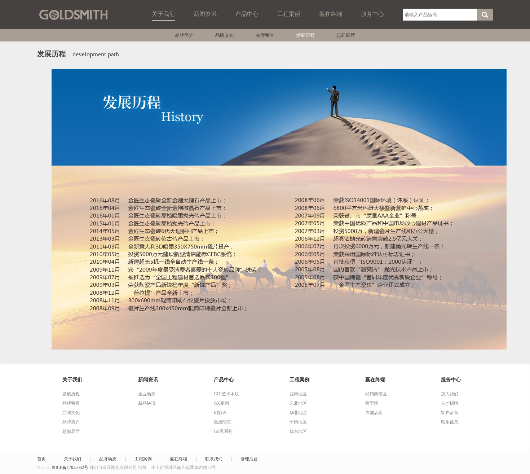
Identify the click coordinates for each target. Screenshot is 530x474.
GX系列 (221, 403)
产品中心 (247, 14)
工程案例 (288, 14)
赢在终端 (330, 14)
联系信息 (449, 422)
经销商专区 (376, 393)
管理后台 (249, 458)
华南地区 (298, 422)
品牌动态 (107, 458)
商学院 (371, 403)
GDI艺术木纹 (226, 393)
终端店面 (374, 412)
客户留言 (449, 412)
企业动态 (146, 393)
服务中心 (372, 14)
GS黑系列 (223, 431)
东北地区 (298, 403)
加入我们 (449, 393)
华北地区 (298, 412)
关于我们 (163, 14)
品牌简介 (184, 35)
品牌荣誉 (265, 35)
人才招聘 (449, 403)
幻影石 (220, 412)
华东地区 (298, 431)
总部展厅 (345, 35)
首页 (41, 458)
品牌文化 (224, 35)
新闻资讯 (205, 14)
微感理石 (222, 422)
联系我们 (213, 458)
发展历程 (305, 35)
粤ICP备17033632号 (69, 467)
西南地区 (298, 393)
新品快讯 (146, 403)
